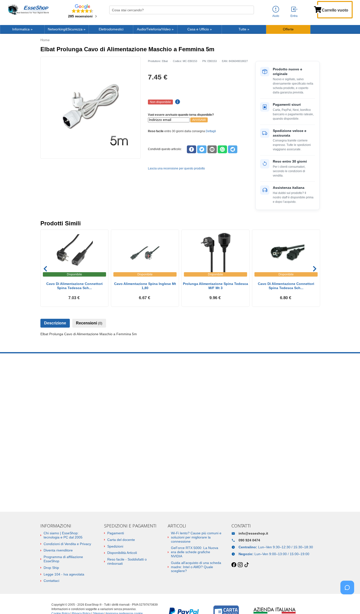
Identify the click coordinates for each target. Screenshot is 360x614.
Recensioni (89, 323)
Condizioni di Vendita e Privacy (67, 544)
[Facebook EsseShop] (233, 565)
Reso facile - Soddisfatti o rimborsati (127, 561)
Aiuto (275, 16)
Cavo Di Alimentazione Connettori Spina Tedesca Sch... (74, 286)
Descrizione (55, 323)
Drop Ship (51, 568)
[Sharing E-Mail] (212, 149)
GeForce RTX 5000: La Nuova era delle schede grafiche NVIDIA (194, 552)
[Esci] (294, 9)
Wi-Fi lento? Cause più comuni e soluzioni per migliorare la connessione (196, 537)
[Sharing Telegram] (232, 149)
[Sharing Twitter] (201, 149)
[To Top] (349, 603)
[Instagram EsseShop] (240, 565)
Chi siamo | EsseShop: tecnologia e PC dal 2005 (63, 535)
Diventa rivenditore (58, 550)
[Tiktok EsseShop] (246, 565)
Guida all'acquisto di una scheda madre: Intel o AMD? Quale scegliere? (196, 567)
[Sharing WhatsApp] (222, 149)
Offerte (288, 29)
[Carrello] (317, 9)
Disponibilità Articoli (122, 553)
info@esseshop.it (253, 533)
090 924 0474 (249, 540)
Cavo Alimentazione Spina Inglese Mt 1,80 (145, 286)
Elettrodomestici (111, 29)
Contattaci (51, 581)
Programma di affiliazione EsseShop (63, 559)
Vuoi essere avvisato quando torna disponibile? (181, 114)
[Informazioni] (275, 9)
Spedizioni (115, 546)
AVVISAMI (199, 120)
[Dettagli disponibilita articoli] (177, 102)
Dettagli (211, 131)
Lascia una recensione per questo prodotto (176, 168)
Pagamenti (115, 533)
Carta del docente (121, 540)
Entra (294, 16)
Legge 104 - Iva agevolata (64, 574)
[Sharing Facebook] (191, 149)
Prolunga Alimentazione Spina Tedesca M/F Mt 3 (215, 286)
